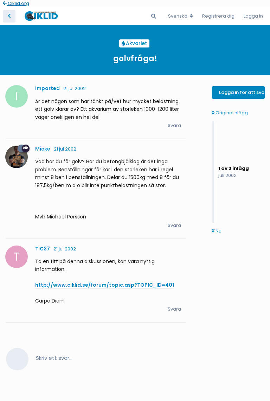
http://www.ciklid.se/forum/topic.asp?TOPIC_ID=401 (104, 284)
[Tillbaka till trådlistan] (9, 16)
